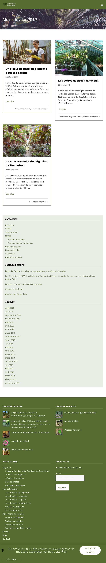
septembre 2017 (13, 336)
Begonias (72, 117)
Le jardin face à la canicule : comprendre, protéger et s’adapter (35, 271)
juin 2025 (9, 311)
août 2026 (9, 308)
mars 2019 (10, 333)
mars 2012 (10, 376)
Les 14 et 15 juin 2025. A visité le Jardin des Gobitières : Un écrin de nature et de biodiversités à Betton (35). (30, 424)
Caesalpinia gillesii (13, 289)
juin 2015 (9, 343)
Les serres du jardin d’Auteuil (78, 80)
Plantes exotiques (38, 109)
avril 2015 (9, 351)
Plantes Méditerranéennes (20, 243)
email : (59, 473)
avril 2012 (9, 372)
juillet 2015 (10, 340)
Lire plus (10, 101)
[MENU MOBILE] (102, 4)
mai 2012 (9, 369)
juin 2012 (9, 365)
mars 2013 (10, 358)
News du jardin (12, 250)
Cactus (27, 109)
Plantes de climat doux (16, 294)
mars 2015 (10, 354)
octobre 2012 (11, 361)
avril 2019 (9, 329)
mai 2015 (9, 347)
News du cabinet (13, 246)
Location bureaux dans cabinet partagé (24, 284)
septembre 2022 (13, 315)
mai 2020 (9, 322)
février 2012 (10, 379)
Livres (8, 236)
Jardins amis (11, 232)
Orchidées (10, 254)
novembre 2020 (12, 319)
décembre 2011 (12, 383)
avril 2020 (9, 326)
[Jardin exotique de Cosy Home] (9, 4)
